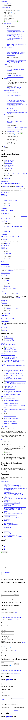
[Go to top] (4, 552)
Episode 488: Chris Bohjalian (10, 423)
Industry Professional (9, 639)
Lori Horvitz (5, 239)
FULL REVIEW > (5, 192)
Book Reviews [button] (7, 23)
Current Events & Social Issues (14, 36)
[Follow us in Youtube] (4, 549)
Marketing (21, 95)
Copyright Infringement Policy (11, 524)
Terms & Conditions (8, 523)
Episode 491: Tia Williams (10, 416)
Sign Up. (16, 710)
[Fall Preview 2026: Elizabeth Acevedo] (13, 370)
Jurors (10, 70)
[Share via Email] (8, 163)
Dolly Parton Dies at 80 (9, 389)
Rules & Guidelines (16, 77)
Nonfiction (12, 34)
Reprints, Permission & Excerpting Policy (9, 526)
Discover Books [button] (7, 484)
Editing (12, 95)
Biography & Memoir (17, 488)
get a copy (3, 194)
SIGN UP (3, 478)
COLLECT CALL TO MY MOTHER (10, 236)
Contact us (6, 520)
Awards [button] (5, 64)
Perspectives (13, 60)
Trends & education (11, 110)
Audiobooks (9, 30)
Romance (23, 31)
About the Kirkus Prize (18, 499)
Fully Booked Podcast (16, 62)
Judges (22, 77)
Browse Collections (11, 121)
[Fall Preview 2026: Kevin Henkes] (12, 391)
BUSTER (3, 291)
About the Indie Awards (12, 75)
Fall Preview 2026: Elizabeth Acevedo (13, 373)
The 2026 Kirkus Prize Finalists (8, 344)
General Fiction (10, 52)
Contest (13, 517)
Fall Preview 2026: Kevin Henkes (12, 394)
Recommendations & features (17, 112)
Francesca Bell (5, 213)
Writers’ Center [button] (7, 505)
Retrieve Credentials (19, 707)
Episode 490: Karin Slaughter (11, 418)
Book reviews (7, 12)
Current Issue (10, 87)
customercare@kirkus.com (6, 680)
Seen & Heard (23, 60)
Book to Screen (10, 61)
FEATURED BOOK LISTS (7, 396)
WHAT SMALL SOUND (7, 211)
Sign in (2, 642)
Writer (5, 638)
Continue (17, 594)
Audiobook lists (20, 44)
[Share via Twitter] (8, 161)
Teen (20, 52)
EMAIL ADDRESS (5, 477)
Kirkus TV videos (18, 494)
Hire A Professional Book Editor (14, 100)
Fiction (14, 30)
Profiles (8, 60)
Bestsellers (9, 44)
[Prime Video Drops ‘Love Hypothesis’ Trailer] (15, 381)
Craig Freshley (5, 321)
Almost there (4, 609)
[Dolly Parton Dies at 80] (10, 386)
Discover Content (11, 127)
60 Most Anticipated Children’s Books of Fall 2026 (13, 365)
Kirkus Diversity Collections (10, 513)
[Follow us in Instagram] (4, 548)
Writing (8, 95)
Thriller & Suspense (11, 485)
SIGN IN (9, 3)
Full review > (22, 190)
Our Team (9, 517)
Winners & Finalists (11, 69)
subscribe (3, 439)
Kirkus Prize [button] (6, 497)
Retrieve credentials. (15, 619)
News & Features (8, 15)
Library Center (10, 108)
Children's (11, 39)
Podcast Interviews (8, 18)
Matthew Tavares (20, 293)
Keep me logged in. (5, 648)
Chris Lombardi (6, 266)
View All (9, 28)
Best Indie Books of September (8, 355)
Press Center (21, 517)
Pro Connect (7, 19)
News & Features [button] (8, 47)
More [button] (5, 114)
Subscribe (21, 88)
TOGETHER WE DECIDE (7, 318)
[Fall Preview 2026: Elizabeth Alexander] (14, 375)
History (12, 35)
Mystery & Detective (16, 31)
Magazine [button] (6, 78)
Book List (3, 343)
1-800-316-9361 (9, 679)
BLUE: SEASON (5, 264)
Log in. (15, 612)
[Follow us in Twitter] (4, 546)
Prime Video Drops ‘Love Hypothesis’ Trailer (14, 383)
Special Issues (16, 87)
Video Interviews (8, 16)
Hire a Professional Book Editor (11, 507)
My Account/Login (12, 515)
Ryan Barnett (5, 293)
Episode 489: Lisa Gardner (10, 421)
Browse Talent (18, 127)
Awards (18, 60)
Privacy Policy (7, 521)
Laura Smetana (5, 186)
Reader (5, 636)
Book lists (14, 44)
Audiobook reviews (8, 13)
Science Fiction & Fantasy (13, 53)
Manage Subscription (14, 88)
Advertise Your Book (16, 104)
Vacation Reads (12, 46)
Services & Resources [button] (9, 90)
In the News (17, 61)
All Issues (12, 503)
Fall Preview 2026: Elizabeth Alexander (13, 378)
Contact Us (6, 531)
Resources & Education (12, 92)
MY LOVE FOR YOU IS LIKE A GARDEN (12, 183)
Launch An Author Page (16, 129)
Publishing (16, 95)
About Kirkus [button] (7, 516)
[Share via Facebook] (9, 160)
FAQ (16, 517)
